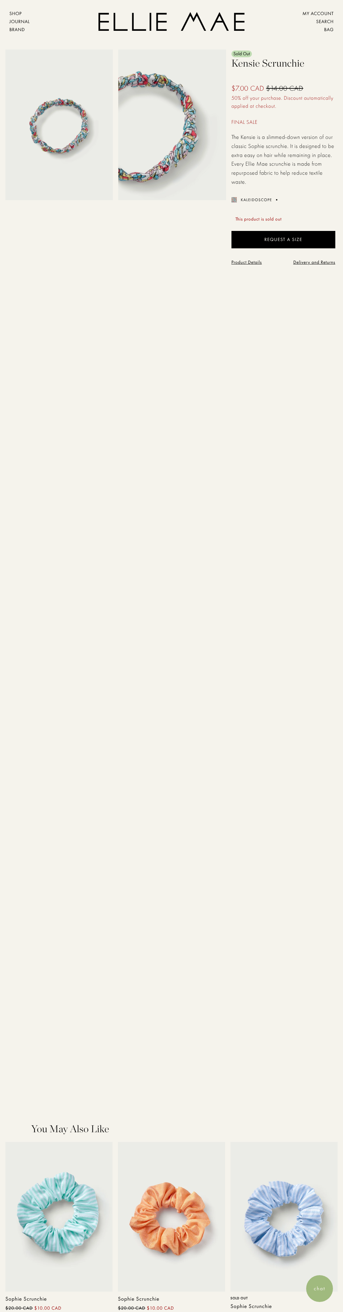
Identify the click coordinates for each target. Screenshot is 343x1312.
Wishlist (84, 1278)
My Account (318, 14)
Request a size (283, 240)
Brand (17, 30)
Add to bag (33, 1276)
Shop (15, 14)
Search (325, 22)
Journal (19, 22)
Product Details (246, 262)
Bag (329, 30)
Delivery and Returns (314, 262)
